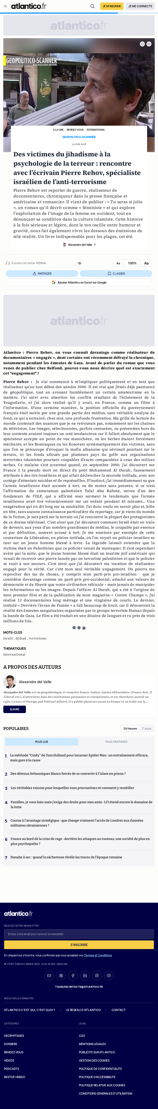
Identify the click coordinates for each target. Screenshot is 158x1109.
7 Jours (146, 728)
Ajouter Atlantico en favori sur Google (82, 282)
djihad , (22, 638)
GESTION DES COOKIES (94, 1060)
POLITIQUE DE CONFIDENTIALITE (100, 1068)
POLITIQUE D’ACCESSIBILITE (97, 1077)
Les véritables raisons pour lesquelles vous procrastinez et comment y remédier (72, 788)
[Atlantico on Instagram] (97, 975)
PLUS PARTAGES (117, 741)
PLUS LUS (41, 741)
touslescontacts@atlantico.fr (79, 986)
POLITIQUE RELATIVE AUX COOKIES (102, 1085)
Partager (44, 273)
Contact (119, 1010)
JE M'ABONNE (112, 6)
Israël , (9, 638)
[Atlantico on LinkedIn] (85, 975)
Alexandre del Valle (80, 244)
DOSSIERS (10, 1044)
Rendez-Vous (75, 129)
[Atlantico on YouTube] (109, 975)
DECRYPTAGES (14, 1035)
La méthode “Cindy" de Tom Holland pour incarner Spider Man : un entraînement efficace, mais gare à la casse (79, 757)
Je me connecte (140, 6)
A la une (58, 129)
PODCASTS (11, 1068)
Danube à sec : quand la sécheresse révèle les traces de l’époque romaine (66, 857)
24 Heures (130, 728)
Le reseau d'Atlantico (83, 1010)
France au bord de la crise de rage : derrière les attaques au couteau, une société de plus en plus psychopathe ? (80, 841)
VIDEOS (9, 1060)
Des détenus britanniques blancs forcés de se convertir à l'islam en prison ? (68, 774)
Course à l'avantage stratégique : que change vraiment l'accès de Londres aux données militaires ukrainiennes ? (76, 822)
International (96, 129)
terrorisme (38, 638)
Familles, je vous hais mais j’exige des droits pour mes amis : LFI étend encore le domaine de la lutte (81, 804)
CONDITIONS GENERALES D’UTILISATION (105, 1093)
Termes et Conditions (98, 955)
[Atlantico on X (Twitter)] (61, 975)
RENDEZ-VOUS (13, 1052)
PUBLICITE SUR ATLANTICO (97, 1052)
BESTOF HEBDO (14, 1077)
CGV (82, 1035)
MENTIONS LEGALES (92, 1044)
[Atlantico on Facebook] (73, 975)
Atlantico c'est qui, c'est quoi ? (29, 1010)
